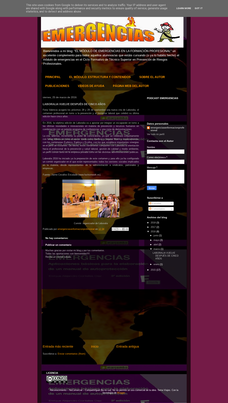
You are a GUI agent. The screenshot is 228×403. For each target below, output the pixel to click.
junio (156, 235)
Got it (199, 8)
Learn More (183, 8)
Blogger (121, 392)
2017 (153, 227)
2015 (153, 269)
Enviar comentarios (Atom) (71, 353)
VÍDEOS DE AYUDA (91, 85)
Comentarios (158, 209)
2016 (153, 231)
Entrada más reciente (58, 346)
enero (157, 264)
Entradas (156, 203)
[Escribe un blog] (117, 229)
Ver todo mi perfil (155, 134)
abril (156, 244)
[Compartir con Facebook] (123, 229)
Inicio (95, 346)
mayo (157, 240)
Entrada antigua (127, 346)
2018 (153, 222)
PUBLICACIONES (57, 85)
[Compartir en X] (120, 229)
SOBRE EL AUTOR (152, 77)
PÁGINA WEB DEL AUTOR (131, 85)
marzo (157, 249)
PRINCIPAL (53, 77)
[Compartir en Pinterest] (127, 229)
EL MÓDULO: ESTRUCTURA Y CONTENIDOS (100, 77)
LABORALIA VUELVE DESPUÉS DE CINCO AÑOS (165, 256)
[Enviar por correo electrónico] (113, 229)
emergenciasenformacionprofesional (167, 129)
